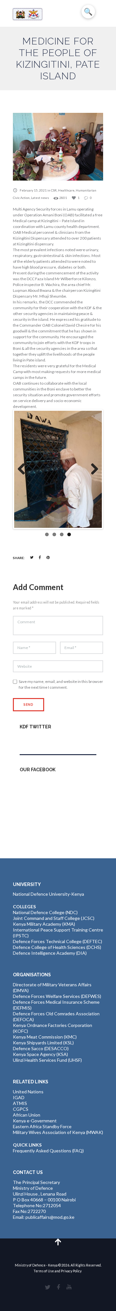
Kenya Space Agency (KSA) (40, 1054)
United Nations (28, 1091)
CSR (54, 190)
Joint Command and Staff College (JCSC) (53, 918)
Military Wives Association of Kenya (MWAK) (58, 1132)
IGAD (18, 1097)
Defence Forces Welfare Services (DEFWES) (57, 996)
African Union (26, 1115)
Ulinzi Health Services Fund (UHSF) (47, 1060)
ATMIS (20, 1103)
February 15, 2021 (33, 190)
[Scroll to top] (58, 1241)
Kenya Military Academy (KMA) (44, 924)
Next (92, 469)
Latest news (40, 198)
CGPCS (20, 1109)
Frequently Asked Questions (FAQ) (48, 1150)
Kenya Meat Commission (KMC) (45, 1037)
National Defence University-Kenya (48, 894)
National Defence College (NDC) (45, 912)
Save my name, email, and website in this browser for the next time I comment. (61, 684)
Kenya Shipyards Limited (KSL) (43, 1042)
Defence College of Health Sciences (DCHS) (57, 947)
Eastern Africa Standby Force (42, 1126)
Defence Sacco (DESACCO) (41, 1048)
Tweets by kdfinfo (38, 740)
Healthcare (66, 190)
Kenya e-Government (35, 1120)
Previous (23, 469)
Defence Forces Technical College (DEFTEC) (57, 941)
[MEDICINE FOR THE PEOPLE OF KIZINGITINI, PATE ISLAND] (58, 147)
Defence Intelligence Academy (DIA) (50, 953)
